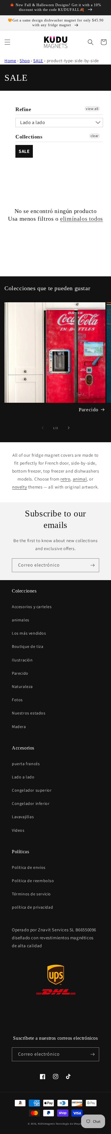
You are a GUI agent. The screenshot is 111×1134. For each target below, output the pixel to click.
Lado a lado (32, 122)
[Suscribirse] (92, 565)
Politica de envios (29, 867)
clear (95, 135)
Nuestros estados (29, 713)
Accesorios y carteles (32, 606)
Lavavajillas (23, 816)
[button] (7, 42)
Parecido (89, 409)
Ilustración (22, 660)
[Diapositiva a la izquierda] (42, 427)
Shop (25, 60)
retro (65, 479)
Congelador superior (32, 790)
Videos (18, 830)
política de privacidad (32, 907)
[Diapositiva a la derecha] (68, 427)
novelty (19, 487)
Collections (29, 137)
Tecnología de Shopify (69, 1123)
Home (10, 60)
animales (20, 620)
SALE (38, 60)
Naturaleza (22, 686)
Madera (19, 726)
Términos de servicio (31, 894)
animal (80, 479)
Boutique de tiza (28, 646)
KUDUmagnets (46, 1123)
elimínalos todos (81, 218)
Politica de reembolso (33, 880)
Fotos (17, 699)
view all (92, 108)
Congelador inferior (30, 803)
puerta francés (26, 763)
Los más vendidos (29, 633)
